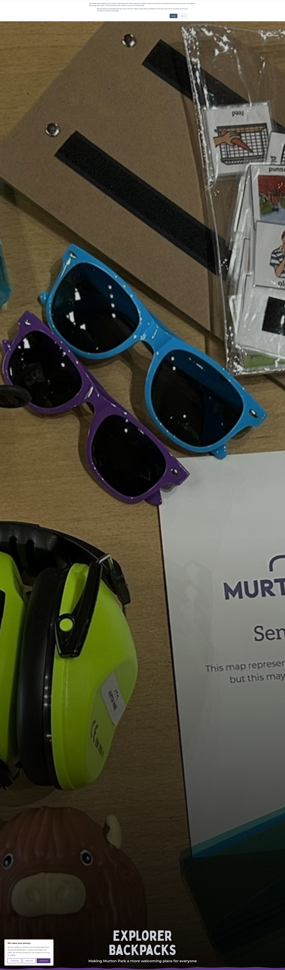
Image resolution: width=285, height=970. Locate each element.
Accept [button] (173, 16)
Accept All (44, 961)
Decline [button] (183, 16)
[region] (28, 953)
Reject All (29, 961)
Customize (14, 961)
